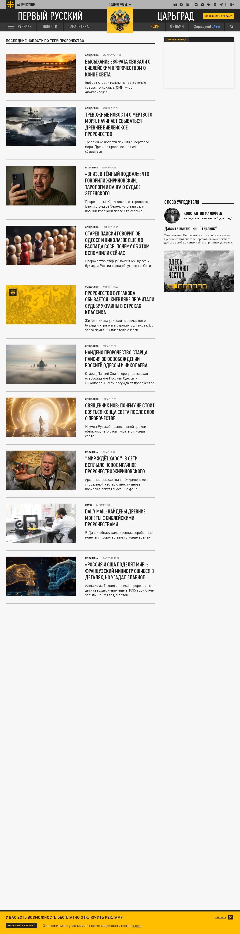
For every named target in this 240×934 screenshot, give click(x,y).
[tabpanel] (199, 271)
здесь (136, 925)
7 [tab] (201, 287)
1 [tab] (172, 287)
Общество (92, 55)
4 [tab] (186, 287)
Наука (88, 505)
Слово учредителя (181, 202)
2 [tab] (177, 287)
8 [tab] (206, 287)
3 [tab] (182, 287)
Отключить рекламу (218, 16)
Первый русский (50, 16)
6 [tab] (196, 287)
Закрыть (220, 917)
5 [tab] (191, 287)
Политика (91, 167)
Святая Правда (176, 39)
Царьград (175, 15)
